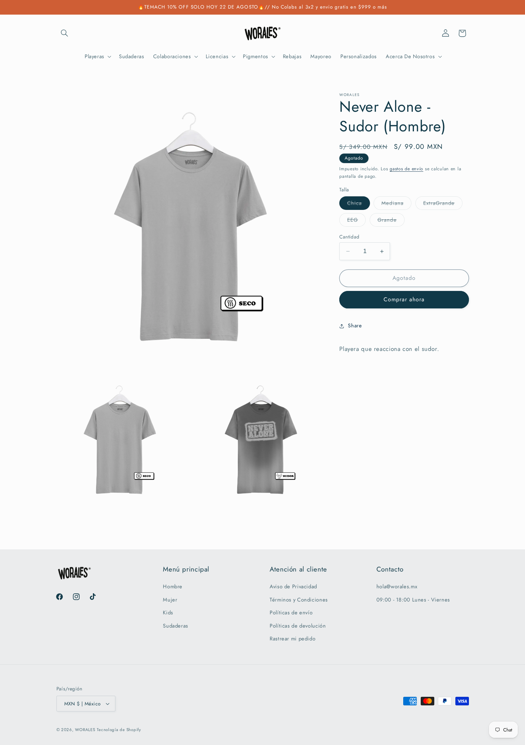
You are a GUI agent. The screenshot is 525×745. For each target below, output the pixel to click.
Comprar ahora (404, 300)
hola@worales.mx (396, 587)
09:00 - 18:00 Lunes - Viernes (413, 600)
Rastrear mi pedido (292, 639)
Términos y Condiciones (299, 600)
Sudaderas (175, 626)
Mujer (170, 600)
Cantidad (349, 236)
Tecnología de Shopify (119, 730)
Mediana (396, 204)
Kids (168, 613)
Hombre (172, 587)
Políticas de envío (291, 613)
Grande (391, 221)
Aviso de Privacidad (293, 587)
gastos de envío (406, 169)
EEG (356, 221)
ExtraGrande (443, 204)
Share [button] (355, 326)
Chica (358, 204)
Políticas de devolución (298, 626)
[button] (64, 33)
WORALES (85, 730)
